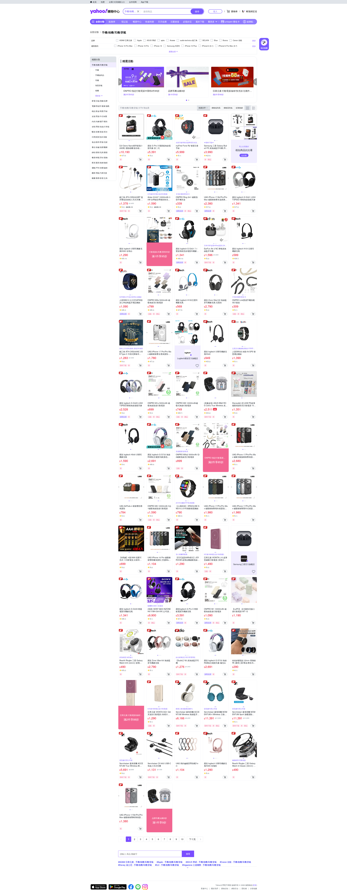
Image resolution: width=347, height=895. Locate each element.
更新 (254, 885)
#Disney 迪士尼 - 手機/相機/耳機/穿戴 (135, 864)
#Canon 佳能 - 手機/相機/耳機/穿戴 (235, 861)
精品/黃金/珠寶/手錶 (99, 111)
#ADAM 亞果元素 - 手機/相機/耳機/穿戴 (135, 861)
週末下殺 (200, 21)
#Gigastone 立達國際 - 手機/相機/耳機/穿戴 (201, 864)
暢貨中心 (137, 21)
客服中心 (204, 888)
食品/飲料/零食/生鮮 (99, 142)
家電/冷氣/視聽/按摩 (99, 101)
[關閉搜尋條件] (138, 11)
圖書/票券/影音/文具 (99, 178)
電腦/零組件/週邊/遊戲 (100, 106)
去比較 (244, 155)
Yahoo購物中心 (105, 11)
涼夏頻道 (175, 21)
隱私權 (244, 888)
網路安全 (234, 888)
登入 (215, 11)
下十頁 (192, 839)
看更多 (211, 21)
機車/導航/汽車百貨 (99, 173)
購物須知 (224, 888)
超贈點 (250, 21)
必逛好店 (187, 21)
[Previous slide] (120, 126)
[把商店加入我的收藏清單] (197, 365)
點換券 (112, 21)
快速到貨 (149, 21)
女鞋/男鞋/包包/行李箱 (100, 126)
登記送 (124, 21)
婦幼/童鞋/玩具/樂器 (99, 152)
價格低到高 (216, 107)
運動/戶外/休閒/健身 (99, 167)
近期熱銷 (239, 107)
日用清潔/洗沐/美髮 (99, 137)
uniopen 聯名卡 (232, 21)
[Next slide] (142, 126)
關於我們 (214, 888)
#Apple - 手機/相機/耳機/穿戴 (169, 861)
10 (182, 839)
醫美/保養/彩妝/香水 (99, 131)
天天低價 (162, 21)
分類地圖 (253, 888)
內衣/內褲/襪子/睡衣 (99, 121)
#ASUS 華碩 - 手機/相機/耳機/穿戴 (201, 861)
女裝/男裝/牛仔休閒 (99, 116)
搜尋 (188, 853)
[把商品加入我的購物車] (140, 159)
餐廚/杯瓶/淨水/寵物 (99, 157)
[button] (120, 81)
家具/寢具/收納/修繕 (99, 162)
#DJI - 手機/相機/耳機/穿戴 (167, 864)
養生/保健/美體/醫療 (99, 147)
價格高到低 (228, 107)
